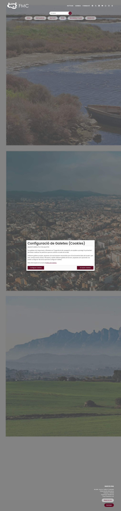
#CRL (62, 18)
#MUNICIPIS (90, 18)
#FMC (28, 18)
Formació (86, 6)
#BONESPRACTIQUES (76, 18)
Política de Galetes (51, 263)
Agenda (78, 6)
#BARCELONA (108, 500)
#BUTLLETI (53, 18)
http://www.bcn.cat (108, 496)
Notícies (70, 6)
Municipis (109, 505)
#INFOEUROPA (40, 18)
